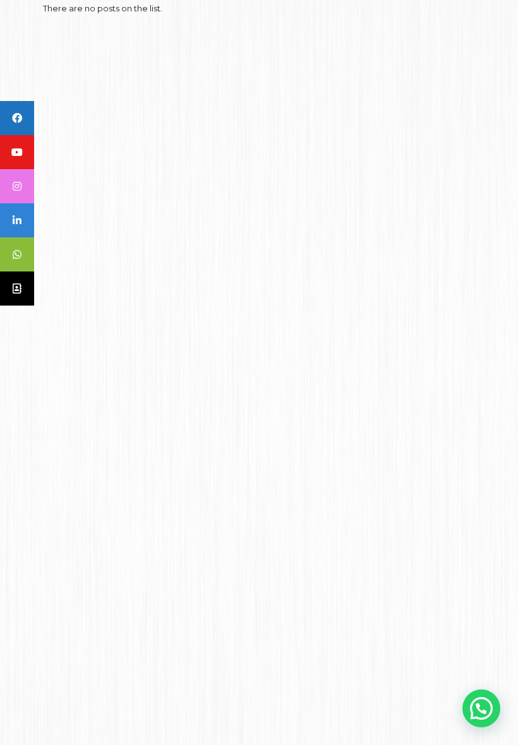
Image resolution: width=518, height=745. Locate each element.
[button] (481, 708)
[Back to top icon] (457, 719)
